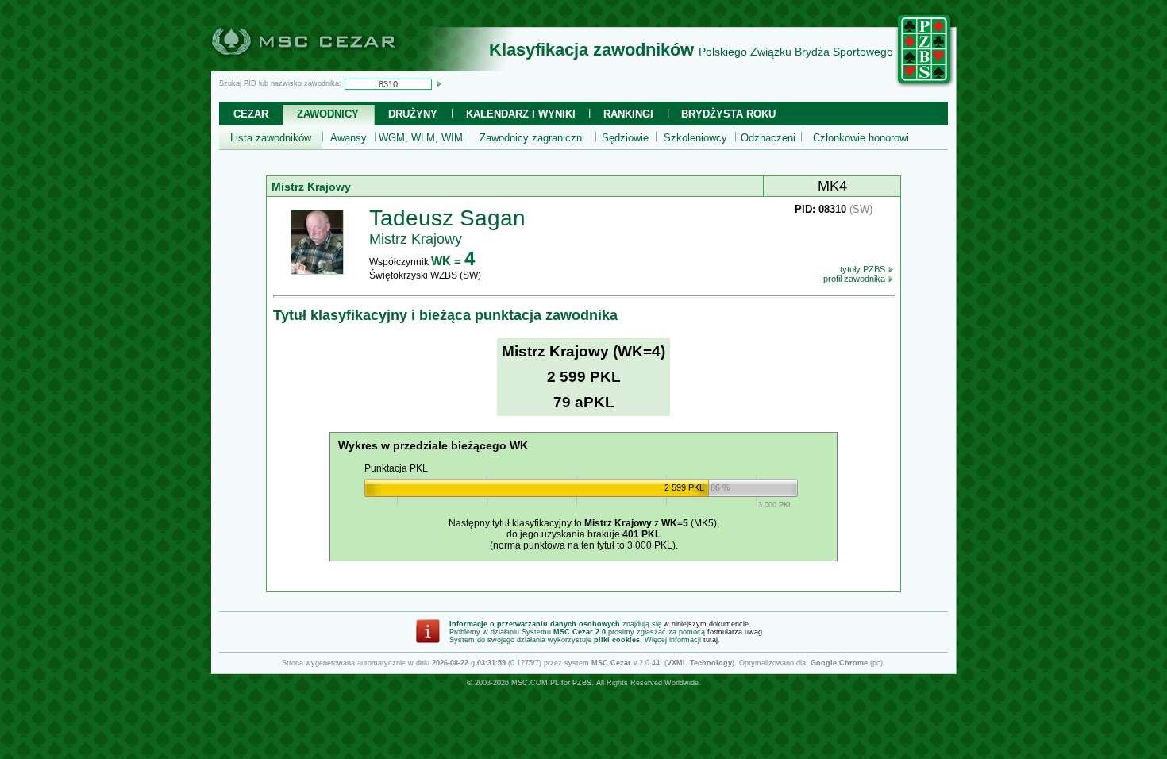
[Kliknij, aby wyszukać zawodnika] (439, 83)
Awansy (348, 138)
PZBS (581, 683)
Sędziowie (625, 138)
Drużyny (412, 114)
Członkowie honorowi (861, 138)
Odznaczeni (768, 138)
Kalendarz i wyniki (521, 114)
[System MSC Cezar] (329, 66)
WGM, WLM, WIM (421, 138)
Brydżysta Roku (728, 114)
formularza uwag (734, 632)
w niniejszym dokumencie (706, 624)
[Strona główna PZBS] (924, 85)
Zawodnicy (328, 114)
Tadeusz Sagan (447, 218)
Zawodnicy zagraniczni (532, 138)
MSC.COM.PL (535, 683)
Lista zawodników (270, 138)
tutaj (710, 640)
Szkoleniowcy (695, 138)
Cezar (250, 114)
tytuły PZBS (864, 269)
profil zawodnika (855, 278)
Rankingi (628, 114)
